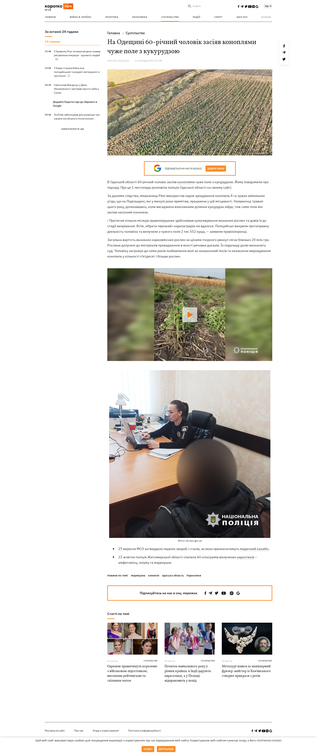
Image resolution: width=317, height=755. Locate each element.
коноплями (186, 182)
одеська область (173, 575)
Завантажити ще (72, 129)
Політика (111, 17)
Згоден (147, 749)
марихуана (138, 575)
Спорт (218, 17)
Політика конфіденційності (144, 730)
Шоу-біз (242, 17)
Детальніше (166, 749)
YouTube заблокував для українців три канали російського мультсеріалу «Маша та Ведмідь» (77, 118)
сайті (227, 187)
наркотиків (245, 557)
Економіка (139, 17)
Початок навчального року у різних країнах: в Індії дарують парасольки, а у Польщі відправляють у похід (188, 673)
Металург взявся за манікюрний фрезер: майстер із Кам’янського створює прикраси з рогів (246, 671)
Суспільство (170, 17)
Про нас (78, 730)
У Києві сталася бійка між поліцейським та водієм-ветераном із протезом (77, 71)
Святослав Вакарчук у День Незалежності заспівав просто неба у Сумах (76, 88)
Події (196, 17)
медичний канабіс (254, 549)
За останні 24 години (61, 32)
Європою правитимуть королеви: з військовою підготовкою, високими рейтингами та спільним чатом (132, 673)
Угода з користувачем (106, 730)
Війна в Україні (80, 17)
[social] (238, 6)
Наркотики (194, 575)
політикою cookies (269, 740)
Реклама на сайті (55, 730)
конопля (153, 575)
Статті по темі (118, 614)
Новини (50, 17)
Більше (266, 17)
